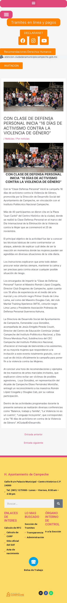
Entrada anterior (33, 434)
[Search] (58, 503)
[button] (33, 3)
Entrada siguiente (33, 442)
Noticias (9, 138)
